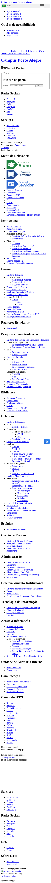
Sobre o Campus (14, 226)
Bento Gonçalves (14, 708)
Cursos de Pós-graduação (17, 384)
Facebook (11, 821)
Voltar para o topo (9, 757)
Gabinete (16, 243)
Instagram (11, 824)
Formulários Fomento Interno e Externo (29, 347)
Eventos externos (19, 369)
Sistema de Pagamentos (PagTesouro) (23, 575)
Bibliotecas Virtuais (15, 403)
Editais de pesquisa (20, 352)
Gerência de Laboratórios (17, 294)
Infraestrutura (12, 577)
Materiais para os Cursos (17, 410)
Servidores (11, 258)
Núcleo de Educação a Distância (20, 292)
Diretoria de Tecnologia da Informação (23, 607)
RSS (8, 833)
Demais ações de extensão (23, 473)
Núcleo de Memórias (21, 456)
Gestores (10, 634)
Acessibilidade (13, 30)
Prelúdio (15, 468)
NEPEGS (16, 449)
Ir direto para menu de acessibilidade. (17, 2)
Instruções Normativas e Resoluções (27, 345)
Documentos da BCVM (17, 408)
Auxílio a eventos (19, 354)
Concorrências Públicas (22, 641)
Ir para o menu (14, 14)
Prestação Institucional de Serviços (21, 510)
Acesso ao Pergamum (16, 398)
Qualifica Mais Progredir (17, 476)
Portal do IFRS (13, 125)
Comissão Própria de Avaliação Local (28, 236)
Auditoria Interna (14, 667)
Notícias (20, 498)
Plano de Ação (13, 593)
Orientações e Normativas (18, 441)
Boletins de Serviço (15, 626)
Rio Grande (12, 730)
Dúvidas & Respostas (16, 212)
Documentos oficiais (15, 197)
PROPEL (16, 471)
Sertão (9, 735)
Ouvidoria (11, 135)
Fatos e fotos (17, 466)
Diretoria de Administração (23, 246)
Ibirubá (10, 723)
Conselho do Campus (16, 231)
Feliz (9, 720)
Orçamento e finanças (16, 567)
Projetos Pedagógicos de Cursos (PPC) (23, 314)
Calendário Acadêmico (16, 289)
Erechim (10, 715)
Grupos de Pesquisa (15, 357)
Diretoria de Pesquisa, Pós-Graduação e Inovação (28, 340)
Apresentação (12, 328)
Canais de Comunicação (17, 686)
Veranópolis (12, 740)
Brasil (10, 6)
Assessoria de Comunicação (19, 682)
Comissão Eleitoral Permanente (20, 263)
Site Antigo (11, 138)
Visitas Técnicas (13, 307)
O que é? (10, 847)
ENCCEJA (11, 207)
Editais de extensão (20, 427)
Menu (6, 147)
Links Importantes (14, 546)
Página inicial (20, 145)
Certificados (12, 513)
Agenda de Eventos (15, 689)
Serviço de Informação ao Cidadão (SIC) (24, 656)
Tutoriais (10, 615)
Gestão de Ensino (19, 282)
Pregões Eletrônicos (20, 644)
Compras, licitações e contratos (20, 570)
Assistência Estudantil (21, 280)
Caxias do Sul (12, 713)
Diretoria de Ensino (15, 275)
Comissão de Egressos (21, 439)
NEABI (15, 446)
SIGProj (10, 515)
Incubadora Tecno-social (22, 486)
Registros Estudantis (20, 285)
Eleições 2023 (13, 210)
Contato (10, 130)
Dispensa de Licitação (21, 649)
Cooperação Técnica (15, 629)
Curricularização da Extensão (19, 503)
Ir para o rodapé (14, 19)
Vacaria (10, 737)
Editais (9, 200)
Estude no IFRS (13, 195)
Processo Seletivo (14, 190)
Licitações (11, 128)
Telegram (11, 828)
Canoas (10, 710)
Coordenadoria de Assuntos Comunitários (24, 596)
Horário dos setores (15, 261)
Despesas (11, 631)
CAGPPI (16, 374)
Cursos (10, 202)
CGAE (20, 434)
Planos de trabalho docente (18, 548)
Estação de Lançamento (22, 488)
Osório (9, 725)
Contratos (16, 646)
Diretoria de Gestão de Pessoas (25, 251)
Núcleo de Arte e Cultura (22, 454)
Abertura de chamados (16, 610)
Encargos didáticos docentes (19, 316)
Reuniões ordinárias (20, 379)
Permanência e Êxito (15, 312)
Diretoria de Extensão (21, 248)
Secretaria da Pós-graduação (19, 386)
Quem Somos (12, 400)
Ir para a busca (14, 16)
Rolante (10, 732)
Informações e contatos (16, 529)
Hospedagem (23, 493)
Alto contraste (12, 33)
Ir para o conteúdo (15, 11)
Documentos (17, 239)
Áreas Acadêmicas (14, 229)
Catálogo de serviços (15, 612)
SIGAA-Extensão (14, 518)
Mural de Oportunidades (17, 508)
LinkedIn (10, 836)
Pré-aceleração (23, 491)
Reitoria (10, 703)
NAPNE (15, 451)
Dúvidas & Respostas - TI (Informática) (24, 215)
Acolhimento (12, 551)
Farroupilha (11, 718)
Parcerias (10, 591)
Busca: (6, 86)
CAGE (15, 299)
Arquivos (11, 684)
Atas (19, 302)
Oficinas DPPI (18, 362)
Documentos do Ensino (17, 287)
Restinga (10, 728)
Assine (9, 850)
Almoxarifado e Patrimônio (18, 572)
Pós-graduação (13, 205)
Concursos (11, 193)
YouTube (10, 831)
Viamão (10, 742)
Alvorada (11, 705)
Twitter (10, 826)
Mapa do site (12, 35)
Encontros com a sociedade (23, 367)
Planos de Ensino (14, 309)
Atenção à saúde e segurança (19, 543)
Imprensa (10, 133)
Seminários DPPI (19, 364)
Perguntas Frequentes (16, 381)
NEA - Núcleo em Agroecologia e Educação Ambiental (26, 460)
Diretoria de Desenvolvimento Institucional (25, 589)
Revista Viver (12, 505)
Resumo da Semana (15, 691)
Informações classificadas (17, 636)
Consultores (22, 495)
